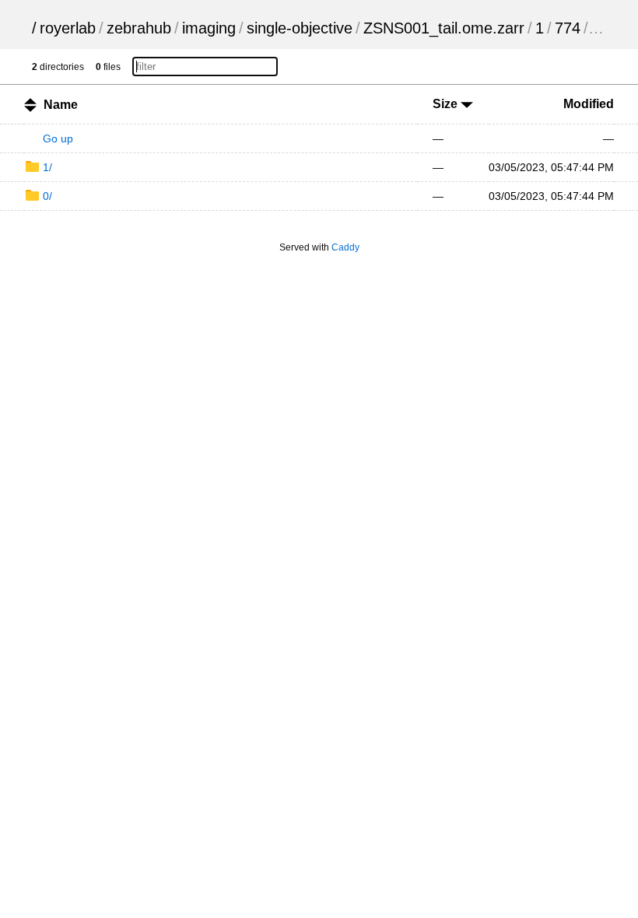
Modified (588, 103)
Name (61, 104)
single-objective (299, 28)
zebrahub (139, 28)
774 (567, 28)
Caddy (345, 247)
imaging (209, 28)
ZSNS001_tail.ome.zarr (443, 28)
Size (447, 103)
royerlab (68, 28)
